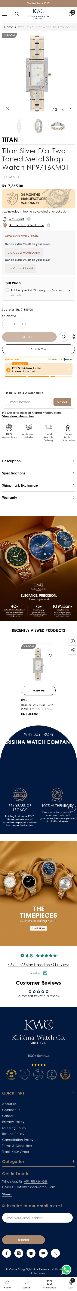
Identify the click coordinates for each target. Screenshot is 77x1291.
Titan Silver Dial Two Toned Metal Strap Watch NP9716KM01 (37, 707)
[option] (38, 73)
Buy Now (39, 349)
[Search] (16, 14)
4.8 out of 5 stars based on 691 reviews (38, 965)
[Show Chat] (67, 1269)
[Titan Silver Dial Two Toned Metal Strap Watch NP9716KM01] (38, 665)
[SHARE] (71, 336)
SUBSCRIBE (24, 1240)
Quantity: (9, 316)
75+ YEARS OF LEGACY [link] (20, 808)
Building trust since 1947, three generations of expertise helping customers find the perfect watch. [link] (20, 821)
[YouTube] (43, 1253)
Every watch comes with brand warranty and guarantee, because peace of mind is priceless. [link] (57, 817)
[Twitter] (55, 1253)
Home (8, 27)
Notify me (38, 690)
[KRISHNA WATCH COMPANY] (38, 893)
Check (62, 401)
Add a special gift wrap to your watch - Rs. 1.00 (40, 292)
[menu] (4, 13)
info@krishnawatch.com (36, 1187)
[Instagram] (18, 1253)
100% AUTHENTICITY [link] (57, 806)
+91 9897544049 (35, 1181)
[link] (63, 337)
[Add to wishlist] (49, 655)
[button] (63, 109)
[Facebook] (6, 1253)
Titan (24, 700)
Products (24, 27)
